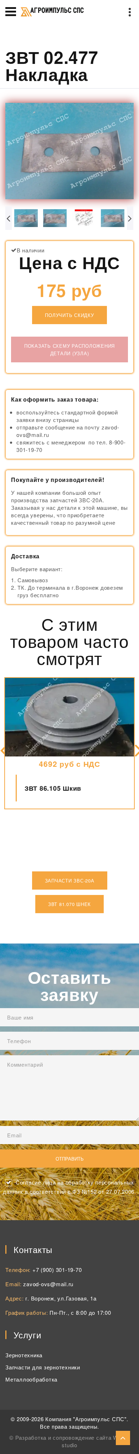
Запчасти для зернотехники (42, 1367)
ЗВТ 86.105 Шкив (53, 788)
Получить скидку (69, 315)
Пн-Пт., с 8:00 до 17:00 (80, 1312)
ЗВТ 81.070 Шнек (69, 904)
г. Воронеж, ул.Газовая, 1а (61, 1298)
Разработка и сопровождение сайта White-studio (72, 1441)
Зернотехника (23, 1355)
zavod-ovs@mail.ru (48, 1284)
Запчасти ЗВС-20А (69, 880)
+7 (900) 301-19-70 (57, 1269)
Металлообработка (31, 1379)
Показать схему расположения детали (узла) (69, 349)
